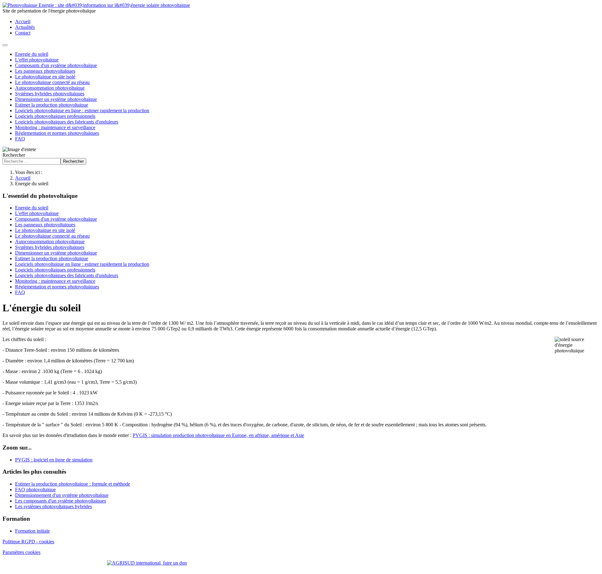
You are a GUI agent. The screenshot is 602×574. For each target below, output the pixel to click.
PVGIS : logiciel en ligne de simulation (53, 459)
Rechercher (14, 155)
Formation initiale (32, 531)
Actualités (25, 27)
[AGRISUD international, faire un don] (301, 563)
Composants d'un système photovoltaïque (56, 65)
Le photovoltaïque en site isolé (45, 76)
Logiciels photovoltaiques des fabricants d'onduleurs (66, 121)
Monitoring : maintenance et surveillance (55, 127)
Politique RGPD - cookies (28, 541)
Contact (22, 32)
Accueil (22, 21)
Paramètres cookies (21, 552)
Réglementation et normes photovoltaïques (57, 133)
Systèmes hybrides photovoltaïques (49, 93)
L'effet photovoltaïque (37, 59)
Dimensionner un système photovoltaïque (56, 99)
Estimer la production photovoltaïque (51, 105)
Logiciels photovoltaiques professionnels (55, 116)
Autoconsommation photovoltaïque (50, 88)
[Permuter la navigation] (5, 45)
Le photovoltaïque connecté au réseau (52, 82)
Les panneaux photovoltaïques (45, 71)
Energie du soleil (31, 54)
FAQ (20, 138)
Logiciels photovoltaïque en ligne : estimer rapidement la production (82, 110)
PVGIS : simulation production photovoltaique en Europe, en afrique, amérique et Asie (218, 435)
